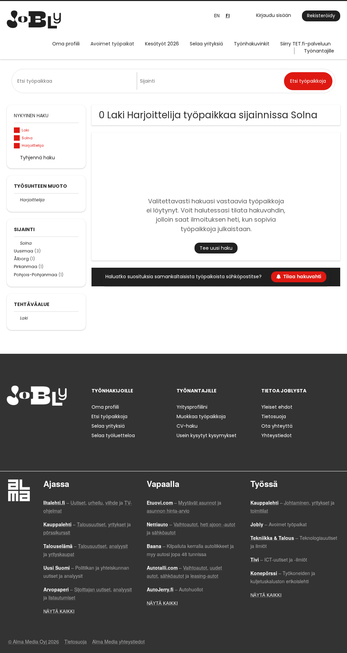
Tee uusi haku (216, 248)
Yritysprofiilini (192, 407)
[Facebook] (12, 419)
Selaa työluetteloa (113, 435)
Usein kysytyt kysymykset (207, 435)
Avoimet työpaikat (112, 43)
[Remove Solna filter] (17, 243)
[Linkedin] (34, 419)
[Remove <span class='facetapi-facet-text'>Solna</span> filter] (17, 138)
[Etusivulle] (34, 19)
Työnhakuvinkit (251, 43)
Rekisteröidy (321, 15)
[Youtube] (55, 419)
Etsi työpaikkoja (109, 416)
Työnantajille (319, 50)
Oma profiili (66, 43)
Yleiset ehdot (276, 407)
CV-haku (187, 426)
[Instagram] (23, 419)
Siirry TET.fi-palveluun (305, 43)
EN (217, 15)
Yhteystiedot (276, 435)
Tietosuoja (273, 416)
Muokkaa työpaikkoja (201, 416)
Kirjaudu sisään (273, 15)
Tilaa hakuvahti (302, 277)
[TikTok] (45, 419)
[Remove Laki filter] (17, 318)
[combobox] (76, 81)
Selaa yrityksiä (206, 43)
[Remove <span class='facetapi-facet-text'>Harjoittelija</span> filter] (17, 146)
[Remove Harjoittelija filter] (17, 200)
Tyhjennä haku (37, 157)
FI (228, 16)
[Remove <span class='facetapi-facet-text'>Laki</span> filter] (17, 130)
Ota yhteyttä (276, 426)
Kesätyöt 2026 (162, 43)
